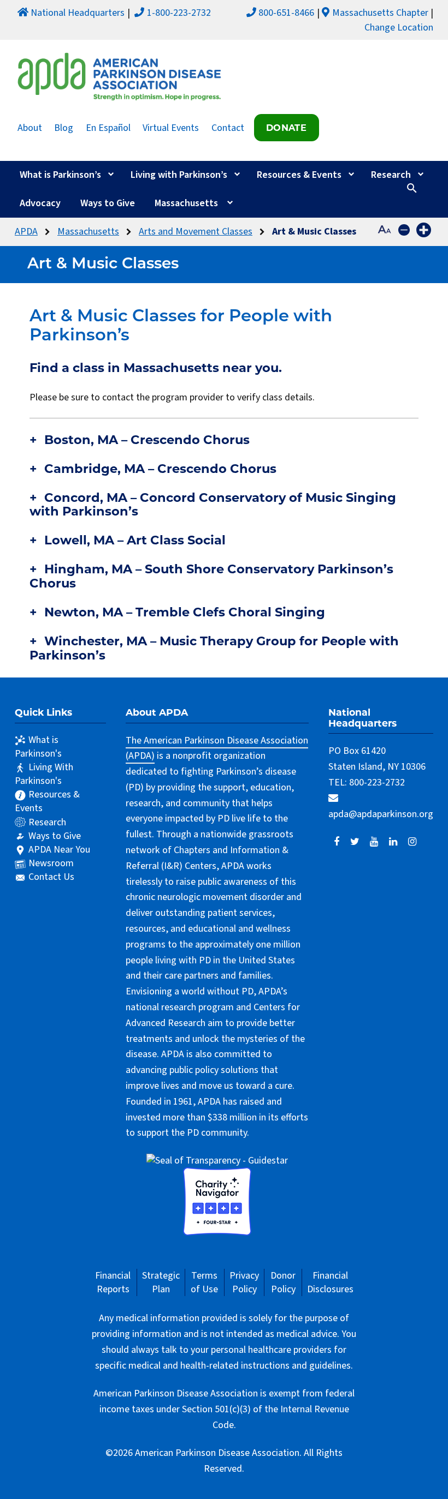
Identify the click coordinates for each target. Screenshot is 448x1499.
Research (391, 175)
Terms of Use (204, 1282)
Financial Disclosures (330, 1282)
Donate (286, 127)
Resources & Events (299, 175)
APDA (26, 231)
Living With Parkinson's (44, 774)
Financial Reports (113, 1282)
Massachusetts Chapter (380, 13)
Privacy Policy (244, 1282)
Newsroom (51, 863)
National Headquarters (78, 13)
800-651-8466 (286, 13)
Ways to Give (107, 203)
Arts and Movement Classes (195, 231)
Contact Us (51, 877)
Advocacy (40, 203)
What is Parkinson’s (60, 175)
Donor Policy (283, 1282)
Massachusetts (186, 203)
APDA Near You (59, 849)
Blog (63, 127)
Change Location (398, 27)
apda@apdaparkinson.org (380, 814)
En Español (108, 127)
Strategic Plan (161, 1282)
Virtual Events (171, 127)
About (29, 127)
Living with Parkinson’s (179, 175)
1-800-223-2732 (179, 13)
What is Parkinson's (38, 746)
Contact (227, 127)
